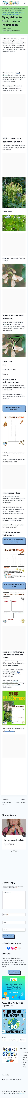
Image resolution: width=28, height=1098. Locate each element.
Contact (25, 1053)
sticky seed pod (12, 665)
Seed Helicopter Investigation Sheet (14, 585)
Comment (6, 892)
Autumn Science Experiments (10, 12)
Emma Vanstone (7, 28)
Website (5, 930)
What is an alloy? (21, 801)
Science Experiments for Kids (10, 14)
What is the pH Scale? (6, 802)
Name (5, 915)
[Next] (23, 834)
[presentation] (14, 827)
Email (5, 922)
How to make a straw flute (14, 840)
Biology (21, 12)
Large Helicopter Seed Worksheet (13, 408)
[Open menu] (24, 3)
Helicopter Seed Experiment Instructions (13, 541)
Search (4, 1037)
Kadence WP (21, 1093)
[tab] (10, 850)
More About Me (14, 972)
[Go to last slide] (4, 834)
